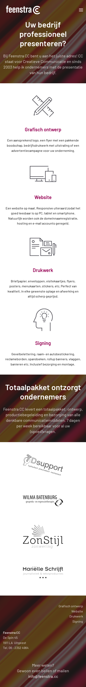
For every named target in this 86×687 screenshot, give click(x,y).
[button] (81, 10)
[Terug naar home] (23, 10)
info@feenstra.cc (43, 676)
